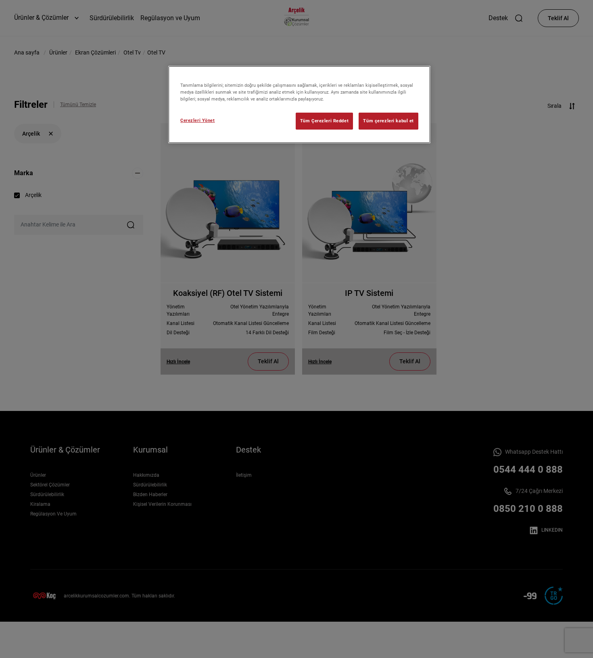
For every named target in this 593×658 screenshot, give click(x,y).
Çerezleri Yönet (197, 120)
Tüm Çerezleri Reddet (324, 121)
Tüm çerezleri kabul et (388, 121)
